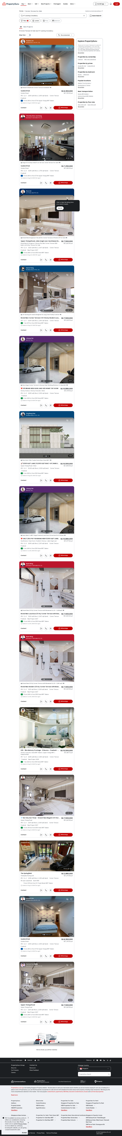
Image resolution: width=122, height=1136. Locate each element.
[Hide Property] (67, 47)
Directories (39, 1101)
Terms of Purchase (51, 1133)
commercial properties (97, 1091)
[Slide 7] (51, 158)
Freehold (80, 59)
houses (86, 1091)
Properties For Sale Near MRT (44, 1117)
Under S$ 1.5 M (82, 66)
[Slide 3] (44, 83)
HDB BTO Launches (16, 1108)
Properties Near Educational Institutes (73, 1115)
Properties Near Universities (69, 1117)
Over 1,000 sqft (82, 104)
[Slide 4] (46, 83)
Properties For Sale (67, 1101)
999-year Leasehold (90, 59)
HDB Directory (40, 1105)
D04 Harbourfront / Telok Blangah (95, 1117)
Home (21, 11)
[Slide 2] (43, 158)
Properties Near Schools (68, 1120)
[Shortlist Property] (71, 47)
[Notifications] (111, 4)
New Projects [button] (45, 4)
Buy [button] (23, 4)
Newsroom (33, 1068)
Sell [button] (36, 4)
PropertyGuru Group (18, 1065)
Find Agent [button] (57, 4)
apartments (59, 1091)
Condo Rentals (90, 1108)
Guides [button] (65, 4)
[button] (20, 27)
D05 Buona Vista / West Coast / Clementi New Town (97, 1121)
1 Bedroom (86, 74)
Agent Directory (40, 1108)
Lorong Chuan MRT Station (85, 96)
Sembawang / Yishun (84, 85)
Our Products (15, 1070)
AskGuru (13, 1103)
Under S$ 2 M (91, 66)
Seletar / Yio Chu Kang (84, 83)
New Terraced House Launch (91, 49)
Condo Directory (41, 1103)
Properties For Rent (92, 1101)
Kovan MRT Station (83, 94)
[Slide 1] (41, 83)
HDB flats (66, 1091)
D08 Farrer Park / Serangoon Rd (95, 1124)
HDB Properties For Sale (68, 1105)
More (72, 4)
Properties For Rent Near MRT (44, 1120)
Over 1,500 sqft (92, 104)
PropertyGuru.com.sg (17, 1087)
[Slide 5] (48, 83)
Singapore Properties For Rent (95, 1103)
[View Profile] (30, 41)
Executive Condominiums (76, 1091)
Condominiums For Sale (68, 1108)
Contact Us (33, 1065)
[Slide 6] (49, 83)
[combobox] (53, 16)
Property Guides (16, 1105)
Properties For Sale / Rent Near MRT (47, 1115)
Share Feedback (34, 1070)
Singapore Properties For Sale (70, 1103)
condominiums (51, 1091)
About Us (13, 1068)
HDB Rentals (89, 1105)
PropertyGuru (15, 1101)
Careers (13, 1072)
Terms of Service (30, 1133)
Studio (80, 74)
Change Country (83, 1065)
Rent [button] (29, 4)
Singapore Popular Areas (94, 1115)
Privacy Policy (23, 1124)
